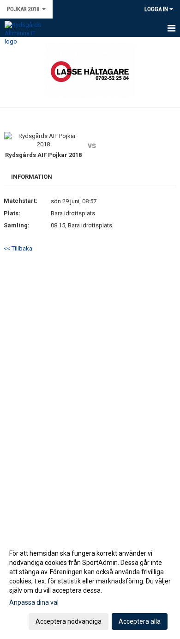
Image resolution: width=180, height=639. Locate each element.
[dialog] (90, 587)
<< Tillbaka (18, 248)
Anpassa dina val (34, 602)
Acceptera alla (140, 621)
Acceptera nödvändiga (69, 621)
